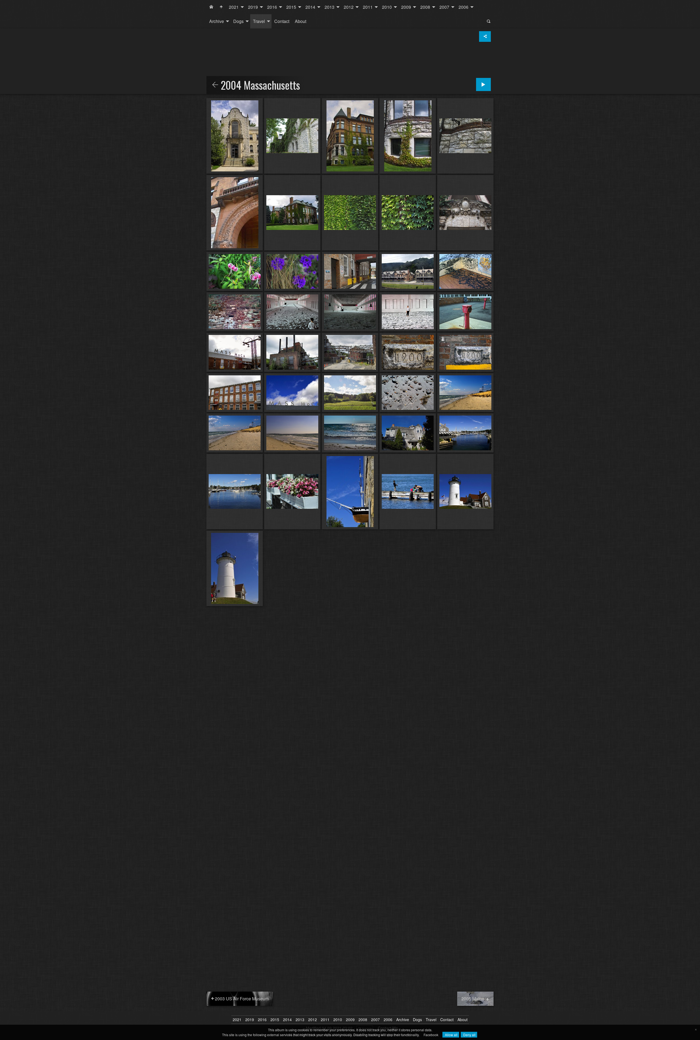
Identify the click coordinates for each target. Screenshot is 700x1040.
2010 (387, 7)
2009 (406, 7)
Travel (259, 21)
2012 (349, 7)
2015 (291, 7)
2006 (463, 7)
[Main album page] (221, 7)
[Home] (211, 7)
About (300, 21)
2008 (425, 7)
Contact (281, 21)
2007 (444, 7)
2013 (329, 7)
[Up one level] (215, 85)
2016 (272, 7)
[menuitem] (211, 7)
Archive (216, 21)
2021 (234, 7)
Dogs (238, 21)
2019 (253, 7)
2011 (368, 7)
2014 (310, 7)
